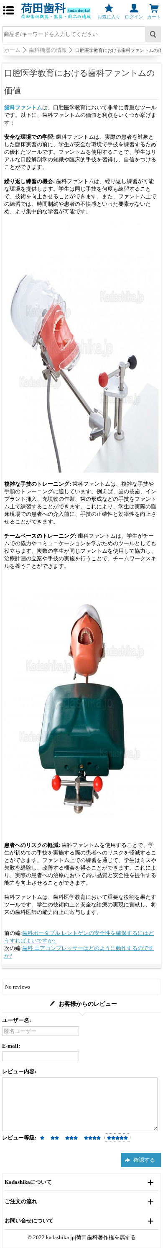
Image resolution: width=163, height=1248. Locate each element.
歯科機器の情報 (48, 50)
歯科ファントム (23, 107)
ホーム (12, 50)
